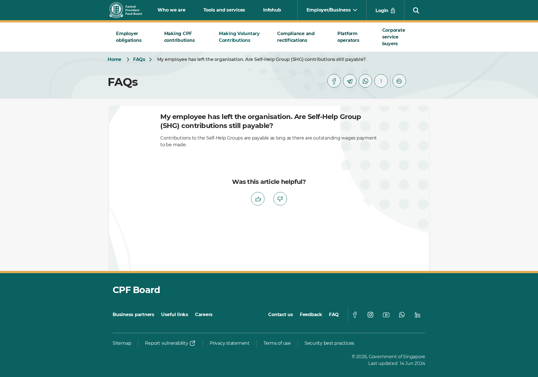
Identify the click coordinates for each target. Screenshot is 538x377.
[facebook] (334, 81)
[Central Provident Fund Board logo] (129, 10)
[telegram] (349, 81)
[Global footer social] (354, 314)
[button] (416, 10)
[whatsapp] (365, 81)
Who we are (171, 10)
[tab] (133, 37)
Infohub (272, 10)
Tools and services (224, 10)
